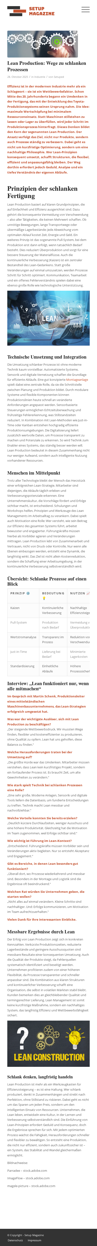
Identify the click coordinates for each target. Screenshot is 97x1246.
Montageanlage (77, 379)
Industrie (39, 77)
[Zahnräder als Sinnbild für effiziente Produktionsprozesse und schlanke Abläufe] (42, 44)
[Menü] (83, 9)
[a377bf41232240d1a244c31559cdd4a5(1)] (40, 9)
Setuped (59, 77)
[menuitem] (83, 9)
